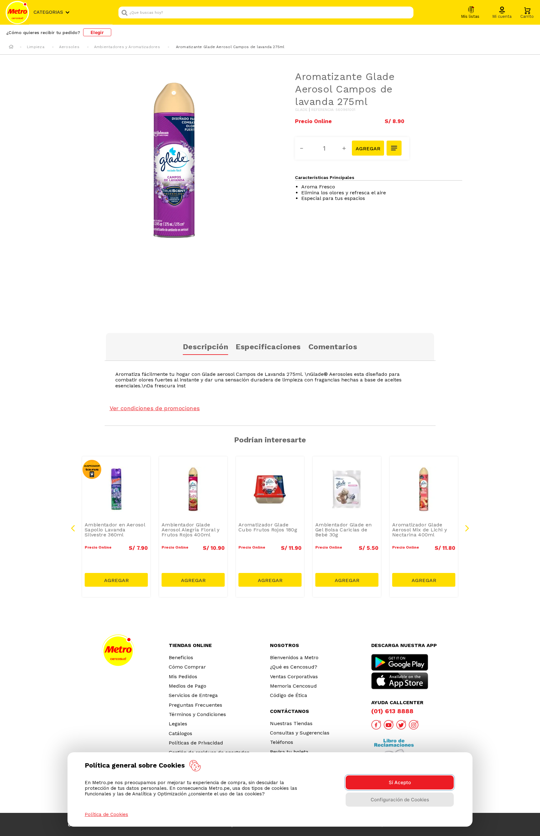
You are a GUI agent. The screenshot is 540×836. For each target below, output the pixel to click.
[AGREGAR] (368, 148)
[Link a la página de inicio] (11, 47)
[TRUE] (116, 580)
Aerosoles (69, 47)
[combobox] (265, 12)
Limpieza (35, 47)
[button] (502, 13)
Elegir (97, 32)
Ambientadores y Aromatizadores (127, 47)
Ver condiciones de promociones (155, 408)
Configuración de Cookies (400, 800)
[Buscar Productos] (407, 12)
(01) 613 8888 (392, 711)
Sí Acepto (400, 782)
